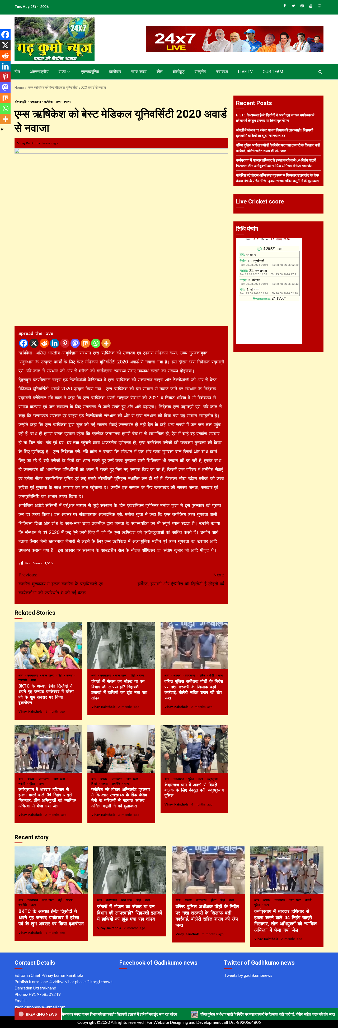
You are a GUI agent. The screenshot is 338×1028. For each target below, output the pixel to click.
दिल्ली (95, 783)
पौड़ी (61, 675)
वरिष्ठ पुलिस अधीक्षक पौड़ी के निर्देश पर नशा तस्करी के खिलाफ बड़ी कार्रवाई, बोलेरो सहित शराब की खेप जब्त (194, 645)
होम (17, 71)
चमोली (22, 783)
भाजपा (70, 675)
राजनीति (23, 680)
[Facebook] (23, 343)
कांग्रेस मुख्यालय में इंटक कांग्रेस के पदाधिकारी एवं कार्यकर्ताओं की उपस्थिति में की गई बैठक (60, 583)
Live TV (245, 71)
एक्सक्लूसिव (90, 71)
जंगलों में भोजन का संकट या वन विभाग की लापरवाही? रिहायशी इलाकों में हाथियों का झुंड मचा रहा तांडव (121, 645)
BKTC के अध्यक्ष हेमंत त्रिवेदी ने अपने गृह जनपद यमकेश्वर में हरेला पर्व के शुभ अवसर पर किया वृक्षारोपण (48, 645)
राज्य (62, 71)
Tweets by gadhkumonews (248, 975)
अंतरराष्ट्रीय (39, 71)
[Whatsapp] (95, 343)
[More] (106, 343)
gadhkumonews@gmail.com (40, 1006)
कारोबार (115, 71)
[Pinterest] (64, 343)
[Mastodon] (75, 343)
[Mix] (85, 343)
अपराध (177, 675)
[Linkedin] (54, 343)
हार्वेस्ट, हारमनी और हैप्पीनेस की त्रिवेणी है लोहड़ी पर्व (181, 579)
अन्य (21, 675)
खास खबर (139, 71)
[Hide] (2, 129)
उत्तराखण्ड (35, 101)
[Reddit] (44, 343)
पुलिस (203, 675)
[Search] (320, 72)
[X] (34, 343)
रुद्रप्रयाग (212, 778)
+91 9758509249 (44, 994)
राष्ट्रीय (200, 71)
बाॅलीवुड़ (179, 71)
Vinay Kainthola (28, 143)
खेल (160, 71)
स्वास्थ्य (222, 71)
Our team (273, 71)
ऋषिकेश (48, 101)
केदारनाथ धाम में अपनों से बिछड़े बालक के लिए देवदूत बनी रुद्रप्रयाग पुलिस (194, 749)
